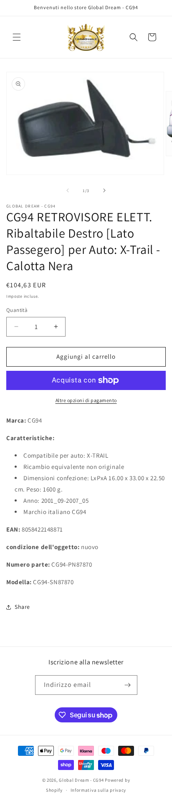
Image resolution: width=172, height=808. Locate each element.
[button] (17, 37)
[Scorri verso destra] (104, 190)
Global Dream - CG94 (82, 780)
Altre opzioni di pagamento (86, 400)
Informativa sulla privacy (98, 790)
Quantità (17, 310)
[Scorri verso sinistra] (67, 190)
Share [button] (22, 606)
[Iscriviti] (128, 685)
